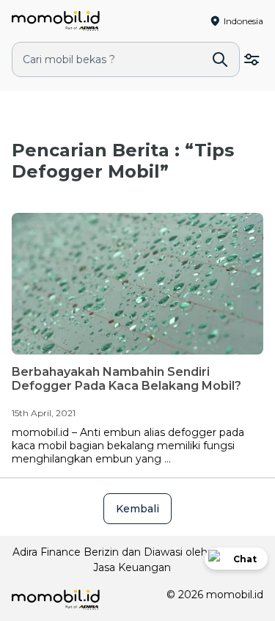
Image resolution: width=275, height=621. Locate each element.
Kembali (137, 508)
